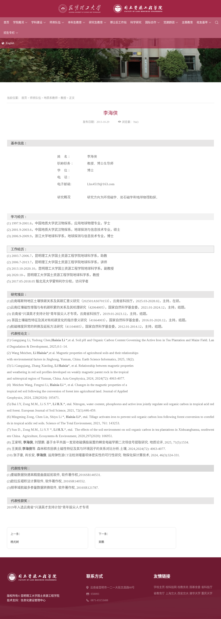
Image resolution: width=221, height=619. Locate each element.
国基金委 (194, 587)
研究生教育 (96, 22)
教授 (63, 97)
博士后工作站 (118, 22)
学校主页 (159, 587)
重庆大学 (206, 593)
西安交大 (183, 593)
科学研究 (135, 22)
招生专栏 (9, 32)
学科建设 (36, 22)
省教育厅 (159, 593)
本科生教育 (75, 22)
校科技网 (171, 587)
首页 (6, 22)
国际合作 (150, 22)
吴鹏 (101, 541)
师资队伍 (55, 22)
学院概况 (18, 22)
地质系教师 (51, 97)
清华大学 (194, 593)
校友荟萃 (202, 22)
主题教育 (187, 22)
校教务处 (183, 587)
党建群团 (169, 22)
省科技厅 (206, 587)
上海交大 (171, 593)
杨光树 (15, 541)
